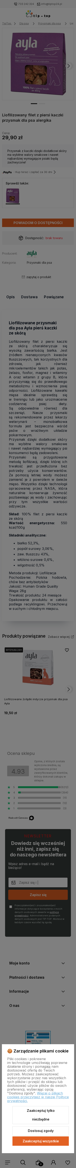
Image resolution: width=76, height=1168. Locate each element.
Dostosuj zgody (41, 1131)
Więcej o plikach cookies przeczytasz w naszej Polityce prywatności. (38, 1097)
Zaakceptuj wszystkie (41, 1141)
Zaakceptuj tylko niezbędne (41, 1115)
